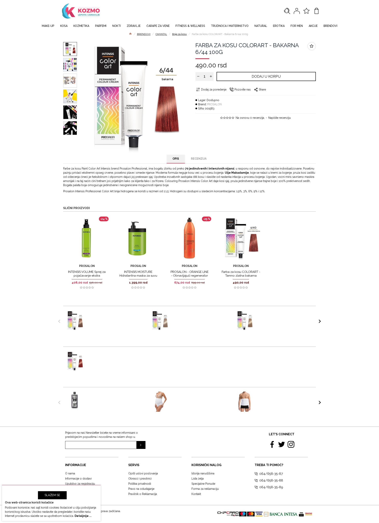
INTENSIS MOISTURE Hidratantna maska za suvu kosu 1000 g (138, 275)
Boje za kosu (179, 34)
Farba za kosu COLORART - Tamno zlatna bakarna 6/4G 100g (241, 275)
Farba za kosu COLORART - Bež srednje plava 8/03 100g (198, 314)
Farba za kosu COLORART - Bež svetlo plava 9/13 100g (283, 314)
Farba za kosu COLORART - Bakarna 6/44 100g (109, 355)
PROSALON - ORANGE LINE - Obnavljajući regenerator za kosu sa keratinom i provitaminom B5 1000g (190, 277)
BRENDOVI (143, 34)
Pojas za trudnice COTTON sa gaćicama (196, 396)
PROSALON (214, 104)
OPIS (176, 158)
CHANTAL (161, 34)
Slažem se (52, 495)
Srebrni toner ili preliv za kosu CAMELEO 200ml (111, 396)
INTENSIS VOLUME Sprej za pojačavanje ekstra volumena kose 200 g (87, 275)
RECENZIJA (198, 158)
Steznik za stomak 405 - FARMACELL (276, 396)
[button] (59, 321)
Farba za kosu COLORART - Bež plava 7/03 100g (113, 314)
